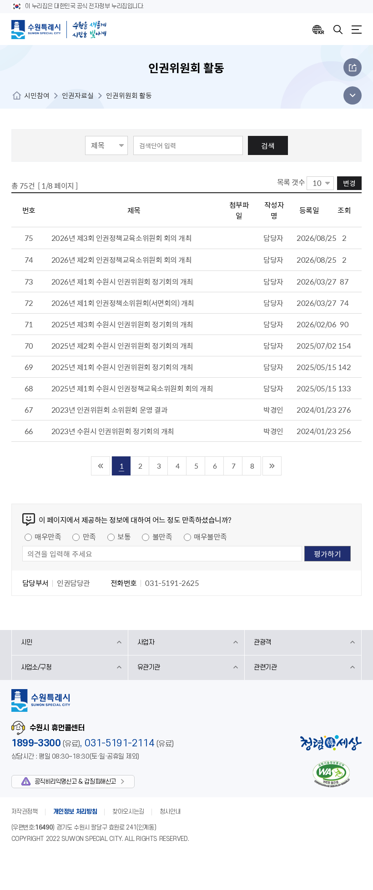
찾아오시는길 (128, 811)
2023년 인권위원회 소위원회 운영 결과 (109, 409)
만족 (89, 536)
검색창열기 (338, 29)
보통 (124, 536)
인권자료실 (78, 95)
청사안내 (170, 811)
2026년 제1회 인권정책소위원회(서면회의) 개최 (122, 302)
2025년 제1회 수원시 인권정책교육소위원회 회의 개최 (132, 388)
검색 (268, 145)
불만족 (162, 536)
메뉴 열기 (350, 95)
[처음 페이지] (100, 465)
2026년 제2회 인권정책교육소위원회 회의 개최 (121, 259)
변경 (349, 183)
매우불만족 (210, 536)
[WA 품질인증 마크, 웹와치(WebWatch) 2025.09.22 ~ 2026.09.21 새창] (331, 774)
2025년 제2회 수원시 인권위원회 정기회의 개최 (122, 345)
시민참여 (37, 95)
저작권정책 (24, 811)
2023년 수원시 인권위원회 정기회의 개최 (112, 430)
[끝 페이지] (272, 465)
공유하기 (352, 67)
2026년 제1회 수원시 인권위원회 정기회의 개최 (122, 281)
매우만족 (48, 536)
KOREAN (318, 29)
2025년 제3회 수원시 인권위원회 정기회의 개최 (122, 324)
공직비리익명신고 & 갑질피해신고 (75, 781)
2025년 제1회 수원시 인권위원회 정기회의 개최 (122, 366)
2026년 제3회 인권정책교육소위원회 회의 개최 (121, 237)
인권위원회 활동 (129, 95)
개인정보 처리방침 (75, 811)
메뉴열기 (357, 29)
